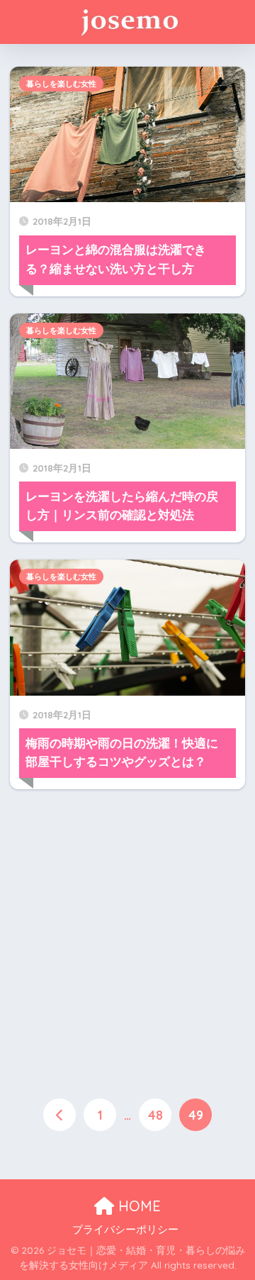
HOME (137, 1206)
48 (155, 1115)
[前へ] (59, 1114)
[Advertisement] (127, 934)
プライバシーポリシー (125, 1229)
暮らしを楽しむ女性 (61, 84)
